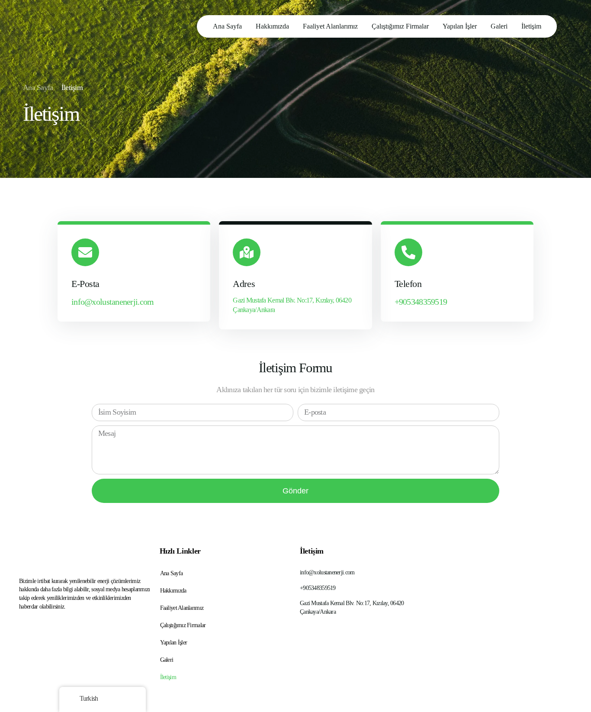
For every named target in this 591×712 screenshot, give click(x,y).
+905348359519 (421, 301)
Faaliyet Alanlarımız (182, 608)
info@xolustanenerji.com (112, 301)
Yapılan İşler (173, 642)
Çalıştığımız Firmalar (183, 625)
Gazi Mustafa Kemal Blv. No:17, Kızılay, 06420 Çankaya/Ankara (292, 304)
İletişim (168, 677)
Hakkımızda (173, 590)
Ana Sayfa (171, 573)
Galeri (166, 660)
